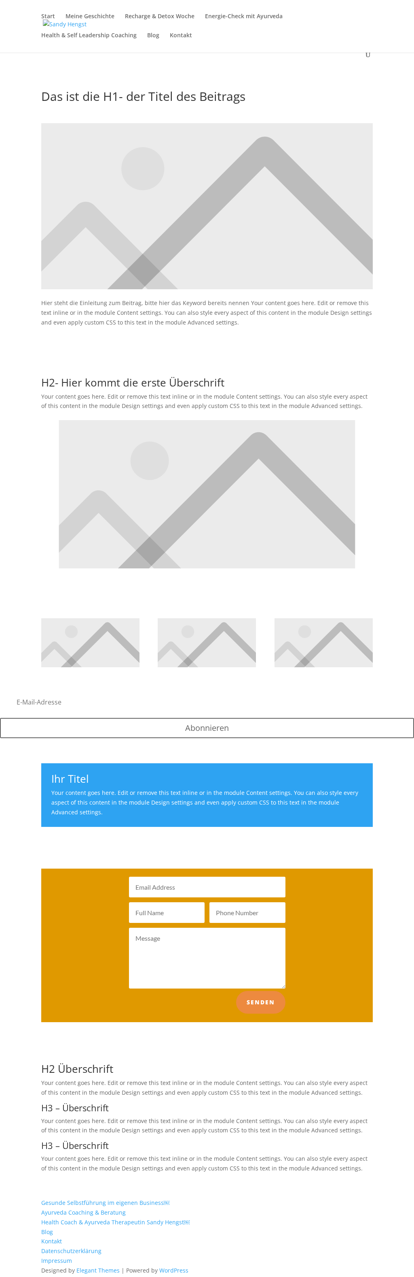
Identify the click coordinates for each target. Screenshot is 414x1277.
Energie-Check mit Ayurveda (244, 16)
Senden (261, 1002)
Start (48, 16)
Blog (153, 35)
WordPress (173, 1270)
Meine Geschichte (89, 16)
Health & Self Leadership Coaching (89, 35)
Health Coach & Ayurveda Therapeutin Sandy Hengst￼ (115, 1222)
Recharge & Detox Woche (159, 16)
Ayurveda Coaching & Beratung (83, 1212)
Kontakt (181, 35)
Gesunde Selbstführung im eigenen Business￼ (105, 1203)
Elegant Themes (98, 1270)
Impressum (56, 1260)
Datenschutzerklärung (71, 1251)
